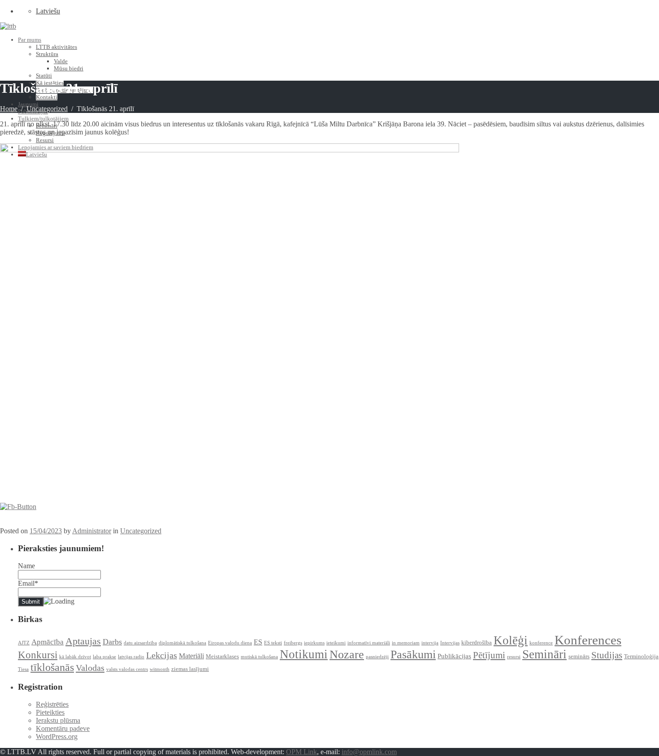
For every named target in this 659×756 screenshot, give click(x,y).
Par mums (29, 39)
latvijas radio (131, 656)
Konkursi (37, 655)
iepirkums (314, 642)
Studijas (606, 655)
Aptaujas (83, 641)
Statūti (44, 75)
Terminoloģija (641, 656)
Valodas (90, 668)
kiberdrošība (476, 642)
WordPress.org (57, 736)
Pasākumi (413, 654)
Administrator (91, 531)
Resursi (45, 140)
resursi (513, 656)
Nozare (347, 654)
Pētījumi (489, 655)
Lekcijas (161, 655)
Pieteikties (50, 712)
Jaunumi (28, 104)
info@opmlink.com (369, 752)
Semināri (544, 654)
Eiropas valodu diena (230, 642)
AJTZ (24, 642)
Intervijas (450, 642)
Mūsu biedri (68, 68)
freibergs (293, 642)
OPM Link (301, 752)
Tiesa (23, 669)
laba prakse (104, 656)
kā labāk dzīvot (75, 656)
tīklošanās (52, 667)
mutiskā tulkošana (259, 656)
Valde (61, 61)
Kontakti (46, 97)
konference (541, 642)
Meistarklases (222, 656)
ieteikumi (336, 642)
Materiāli (191, 656)
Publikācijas (454, 656)
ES (258, 642)
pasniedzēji (377, 656)
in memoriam (406, 642)
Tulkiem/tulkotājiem (43, 118)
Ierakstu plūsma (58, 720)
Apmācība (47, 642)
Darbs (112, 641)
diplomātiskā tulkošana (182, 642)
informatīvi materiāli (368, 642)
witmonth (159, 669)
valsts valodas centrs (127, 669)
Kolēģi (511, 640)
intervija (429, 642)
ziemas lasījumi (190, 668)
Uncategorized (47, 108)
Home (8, 108)
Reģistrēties (52, 704)
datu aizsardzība (140, 642)
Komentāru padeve (63, 728)
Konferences (588, 640)
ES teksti (273, 642)
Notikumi (304, 654)
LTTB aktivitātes (56, 46)
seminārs (579, 656)
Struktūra (47, 54)
